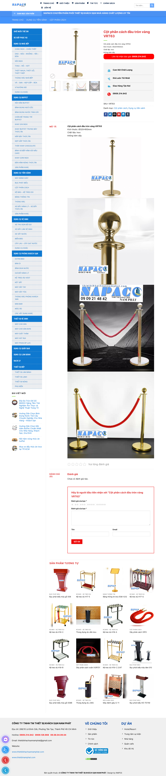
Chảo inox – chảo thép (25, 49)
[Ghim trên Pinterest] (119, 114)
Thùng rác (20, 202)
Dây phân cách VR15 (138, 632)
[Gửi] (152, 5)
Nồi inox (19, 61)
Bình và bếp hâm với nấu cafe (26, 152)
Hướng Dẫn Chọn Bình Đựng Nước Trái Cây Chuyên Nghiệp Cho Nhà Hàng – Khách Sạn (30, 417)
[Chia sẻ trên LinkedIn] (123, 114)
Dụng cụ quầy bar (22, 348)
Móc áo (18, 309)
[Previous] (53, 54)
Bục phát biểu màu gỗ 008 (60, 597)
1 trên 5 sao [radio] (72, 504)
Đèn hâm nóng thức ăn (26, 163)
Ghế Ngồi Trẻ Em (21, 31)
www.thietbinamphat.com (23, 757)
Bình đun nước (22, 268)
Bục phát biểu (21, 183)
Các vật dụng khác (24, 313)
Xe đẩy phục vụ (20, 38)
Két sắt (18, 282)
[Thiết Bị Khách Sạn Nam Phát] (24, 5)
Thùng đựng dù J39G (85, 703)
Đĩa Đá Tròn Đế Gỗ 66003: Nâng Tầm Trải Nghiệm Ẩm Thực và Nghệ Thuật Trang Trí (29, 404)
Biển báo (19, 239)
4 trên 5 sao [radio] (90, 504)
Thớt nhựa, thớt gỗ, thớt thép (25, 72)
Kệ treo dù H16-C (56, 632)
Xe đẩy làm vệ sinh (23, 229)
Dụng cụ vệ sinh (21, 219)
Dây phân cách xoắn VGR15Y (88, 667)
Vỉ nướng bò (21, 87)
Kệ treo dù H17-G (137, 597)
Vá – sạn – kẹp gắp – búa (26, 83)
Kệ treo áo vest (22, 278)
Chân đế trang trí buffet (23, 118)
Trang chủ (18, 20)
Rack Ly (17, 361)
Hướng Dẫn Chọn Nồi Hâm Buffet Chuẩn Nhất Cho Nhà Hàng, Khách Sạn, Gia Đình (30, 429)
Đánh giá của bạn (79, 501)
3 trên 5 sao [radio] (82, 504)
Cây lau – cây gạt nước (26, 243)
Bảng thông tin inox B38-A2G (115, 597)
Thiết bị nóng (21, 382)
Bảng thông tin (22, 197)
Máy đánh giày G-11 (111, 703)
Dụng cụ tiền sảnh (36, 20)
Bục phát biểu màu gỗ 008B (60, 703)
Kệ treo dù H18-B (56, 667)
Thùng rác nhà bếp (24, 78)
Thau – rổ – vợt (22, 66)
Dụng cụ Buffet (21, 97)
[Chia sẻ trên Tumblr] (128, 114)
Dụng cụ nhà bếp (21, 44)
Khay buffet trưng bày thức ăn (26, 130)
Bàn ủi (18, 263)
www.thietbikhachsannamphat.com (28, 752)
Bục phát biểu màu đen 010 (141, 667)
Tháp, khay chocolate (25, 146)
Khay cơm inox (22, 158)
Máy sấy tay (20, 287)
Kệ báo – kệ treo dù (24, 192)
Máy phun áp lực (23, 343)
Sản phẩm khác (22, 167)
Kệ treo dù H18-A (110, 632)
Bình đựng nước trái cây (27, 112)
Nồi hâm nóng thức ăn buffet (29, 440)
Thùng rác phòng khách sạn (26, 298)
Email (115, 529)
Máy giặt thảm (21, 334)
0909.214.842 (27, 735)
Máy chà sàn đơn (23, 329)
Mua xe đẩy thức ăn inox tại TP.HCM (30, 448)
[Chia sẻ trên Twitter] (110, 114)
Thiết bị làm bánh (23, 372)
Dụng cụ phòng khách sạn (26, 253)
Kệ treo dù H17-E (83, 597)
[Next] (96, 54)
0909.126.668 (42, 735)
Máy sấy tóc (20, 292)
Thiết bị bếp (19, 367)
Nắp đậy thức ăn (23, 136)
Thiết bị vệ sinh (21, 319)
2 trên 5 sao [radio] (76, 504)
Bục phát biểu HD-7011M (140, 703)
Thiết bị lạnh (21, 377)
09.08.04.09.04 (58, 735)
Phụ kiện (19, 386)
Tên (73, 529)
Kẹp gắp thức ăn (23, 141)
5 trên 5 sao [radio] (100, 504)
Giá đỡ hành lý (22, 273)
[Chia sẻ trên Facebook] (106, 114)
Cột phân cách (58, 20)
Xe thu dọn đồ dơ (23, 225)
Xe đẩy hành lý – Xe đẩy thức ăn (26, 208)
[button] (52, 76)
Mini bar (18, 304)
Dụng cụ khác (21, 92)
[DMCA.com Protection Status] (91, 759)
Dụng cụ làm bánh (22, 354)
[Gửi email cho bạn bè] (115, 114)
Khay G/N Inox (21, 124)
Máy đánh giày (21, 178)
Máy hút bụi (20, 338)
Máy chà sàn (20, 324)
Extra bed (19, 259)
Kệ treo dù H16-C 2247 (112, 667)
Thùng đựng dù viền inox (86, 632)
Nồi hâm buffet (22, 103)
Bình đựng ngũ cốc (24, 107)
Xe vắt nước (21, 234)
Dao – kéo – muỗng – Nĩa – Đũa (27, 55)
